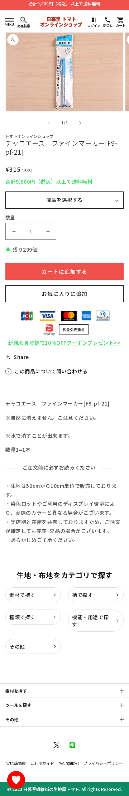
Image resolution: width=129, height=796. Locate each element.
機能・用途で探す (90, 620)
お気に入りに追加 (64, 293)
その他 (17, 646)
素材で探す (22, 594)
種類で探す (22, 617)
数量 (10, 217)
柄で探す (82, 594)
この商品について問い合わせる (50, 371)
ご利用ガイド (42, 763)
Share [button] (21, 356)
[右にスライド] (80, 123)
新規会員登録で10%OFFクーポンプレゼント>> (64, 342)
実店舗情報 (16, 763)
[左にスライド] (49, 123)
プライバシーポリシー (103, 763)
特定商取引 (69, 763)
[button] (9, 22)
